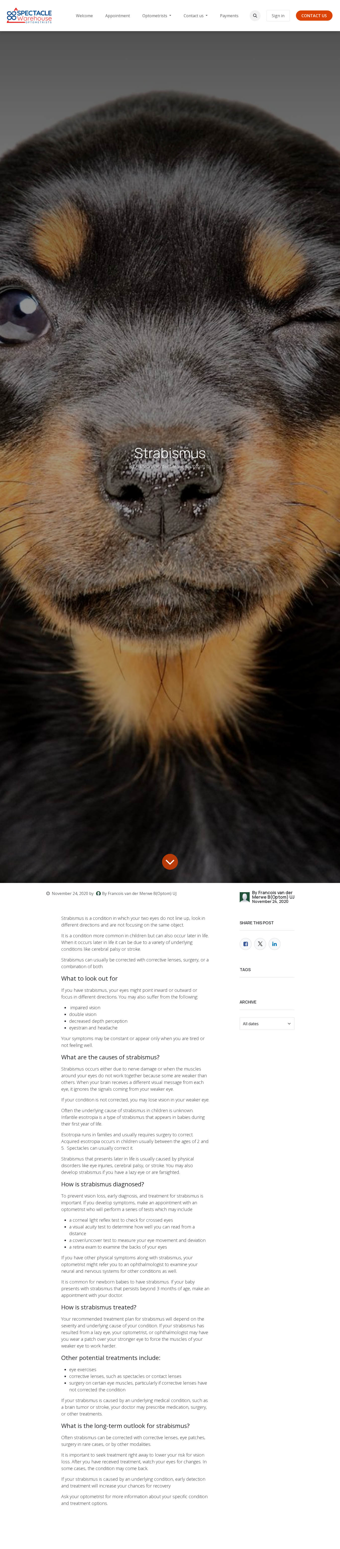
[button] (255, 15)
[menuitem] (84, 15)
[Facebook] (246, 944)
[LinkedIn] (275, 944)
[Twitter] (260, 944)
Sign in (278, 15)
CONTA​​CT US (314, 15)
